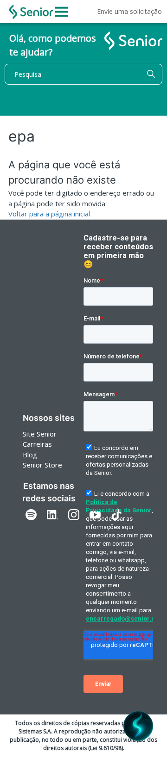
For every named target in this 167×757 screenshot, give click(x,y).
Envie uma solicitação (129, 11)
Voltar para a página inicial (49, 213)
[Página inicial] (31, 12)
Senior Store (42, 464)
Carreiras (37, 444)
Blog (30, 454)
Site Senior (40, 433)
